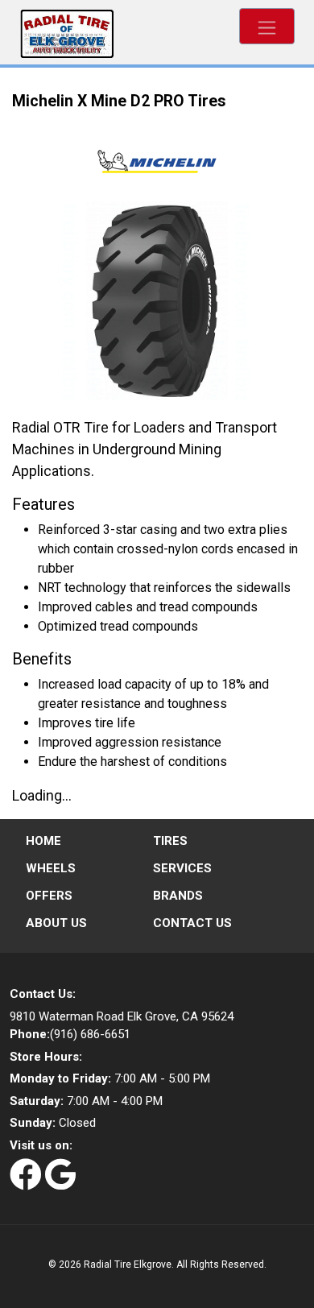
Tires (170, 841)
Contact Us (192, 923)
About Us (56, 923)
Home (43, 841)
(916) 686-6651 (70, 1034)
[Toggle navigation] (267, 26)
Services (182, 868)
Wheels (51, 868)
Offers (49, 895)
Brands (178, 895)
